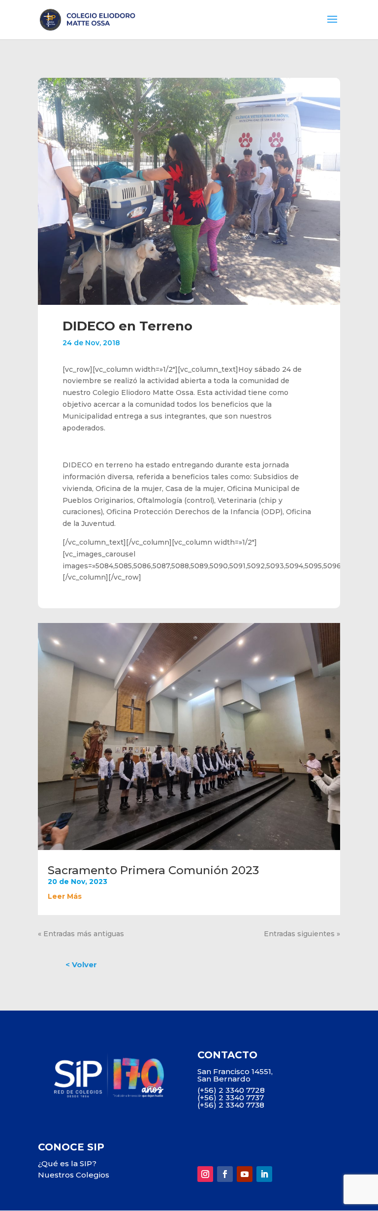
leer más (65, 896)
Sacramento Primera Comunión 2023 (153, 870)
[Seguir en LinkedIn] (264, 1174)
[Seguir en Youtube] (244, 1174)
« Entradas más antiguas (81, 933)
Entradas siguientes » (302, 933)
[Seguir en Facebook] (225, 1174)
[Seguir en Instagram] (205, 1174)
